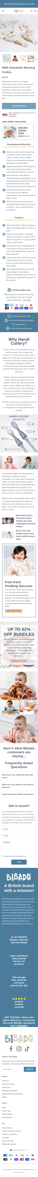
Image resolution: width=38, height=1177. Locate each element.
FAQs (4, 1097)
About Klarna (7, 1128)
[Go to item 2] (15, 58)
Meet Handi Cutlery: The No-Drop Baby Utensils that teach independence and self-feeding (26, 520)
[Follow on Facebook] (11, 1049)
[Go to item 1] (7, 58)
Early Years (6, 1111)
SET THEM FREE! (14, 611)
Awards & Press (8, 1084)
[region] (19, 33)
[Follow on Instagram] (19, 1049)
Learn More (12, 116)
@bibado (21, 1025)
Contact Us (6, 1087)
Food (4, 1107)
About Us (5, 1081)
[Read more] (3, 98)
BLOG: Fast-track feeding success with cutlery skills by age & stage (25, 535)
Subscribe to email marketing (15, 856)
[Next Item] (34, 132)
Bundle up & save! (19, 661)
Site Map (5, 1138)
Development (7, 1117)
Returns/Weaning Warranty (12, 1094)
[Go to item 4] (31, 58)
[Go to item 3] (23, 58)
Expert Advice (7, 1114)
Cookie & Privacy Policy (11, 1131)
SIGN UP (30, 1069)
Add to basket (19, 106)
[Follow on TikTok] (27, 1049)
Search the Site (8, 1141)
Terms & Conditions (9, 1134)
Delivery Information (9, 1091)
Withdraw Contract (9, 1144)
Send (19, 862)
